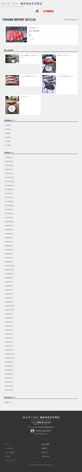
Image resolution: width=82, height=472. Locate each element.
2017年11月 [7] (9, 181)
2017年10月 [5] (9, 185)
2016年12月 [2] (9, 221)
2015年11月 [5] (9, 270)
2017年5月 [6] (9, 205)
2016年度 (7, 133)
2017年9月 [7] (9, 189)
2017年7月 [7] (9, 197)
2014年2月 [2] (9, 342)
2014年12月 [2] (9, 306)
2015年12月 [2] (9, 265)
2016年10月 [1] (9, 229)
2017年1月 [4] (9, 217)
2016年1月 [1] (9, 262)
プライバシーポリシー (11, 460)
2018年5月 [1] (9, 157)
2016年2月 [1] (9, 258)
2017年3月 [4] (9, 213)
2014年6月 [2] (9, 326)
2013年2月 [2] (9, 386)
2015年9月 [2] (9, 278)
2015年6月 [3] (9, 286)
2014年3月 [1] (9, 338)
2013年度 (8, 145)
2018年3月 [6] (9, 165)
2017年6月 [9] (9, 201)
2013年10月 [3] (9, 358)
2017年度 (7, 129)
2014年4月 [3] (9, 334)
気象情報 (44, 448)
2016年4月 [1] (9, 249)
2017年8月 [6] (9, 193)
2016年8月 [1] (9, 237)
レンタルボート (9, 448)
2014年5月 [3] (9, 330)
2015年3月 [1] (9, 298)
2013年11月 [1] (9, 354)
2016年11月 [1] (9, 225)
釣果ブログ (45, 452)
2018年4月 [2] (9, 161)
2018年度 (7, 125)
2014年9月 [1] (9, 314)
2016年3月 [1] (9, 253)
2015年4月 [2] (9, 294)
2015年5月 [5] (9, 290)
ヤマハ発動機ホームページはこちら (47, 11)
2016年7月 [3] (9, 241)
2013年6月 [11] (9, 374)
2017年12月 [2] (9, 177)
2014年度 (8, 141)
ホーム (7, 444)
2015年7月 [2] (9, 282)
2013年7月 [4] (9, 370)
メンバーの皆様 (9, 452)
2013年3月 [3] (9, 382)
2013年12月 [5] (9, 350)
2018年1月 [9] (9, 173)
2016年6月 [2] (9, 245)
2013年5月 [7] (9, 378)
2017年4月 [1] (9, 209)
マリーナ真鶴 (38, 4)
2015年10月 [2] (9, 274)
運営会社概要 (46, 444)
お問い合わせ (37, 11)
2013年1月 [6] (9, 390)
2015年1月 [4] (9, 302)
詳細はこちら (9, 402)
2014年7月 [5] (9, 322)
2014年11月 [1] (9, 310)
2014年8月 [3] (9, 318)
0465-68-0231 (43, 430)
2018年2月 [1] (9, 169)
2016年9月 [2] (9, 233)
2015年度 (7, 137)
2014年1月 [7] (9, 346)
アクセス (7, 456)
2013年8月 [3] (9, 366)
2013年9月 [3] (9, 362)
